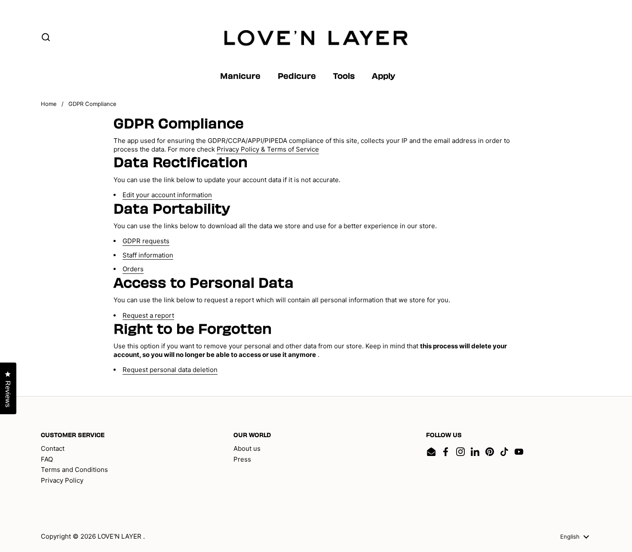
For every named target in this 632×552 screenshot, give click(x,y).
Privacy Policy (62, 480)
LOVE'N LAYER (120, 536)
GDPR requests (146, 241)
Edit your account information (167, 195)
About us (247, 448)
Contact (52, 448)
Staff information (148, 255)
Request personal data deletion (170, 370)
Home (49, 103)
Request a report (148, 315)
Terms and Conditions (74, 469)
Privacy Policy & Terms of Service (268, 149)
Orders (133, 269)
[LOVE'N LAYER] (316, 38)
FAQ (47, 459)
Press (242, 459)
